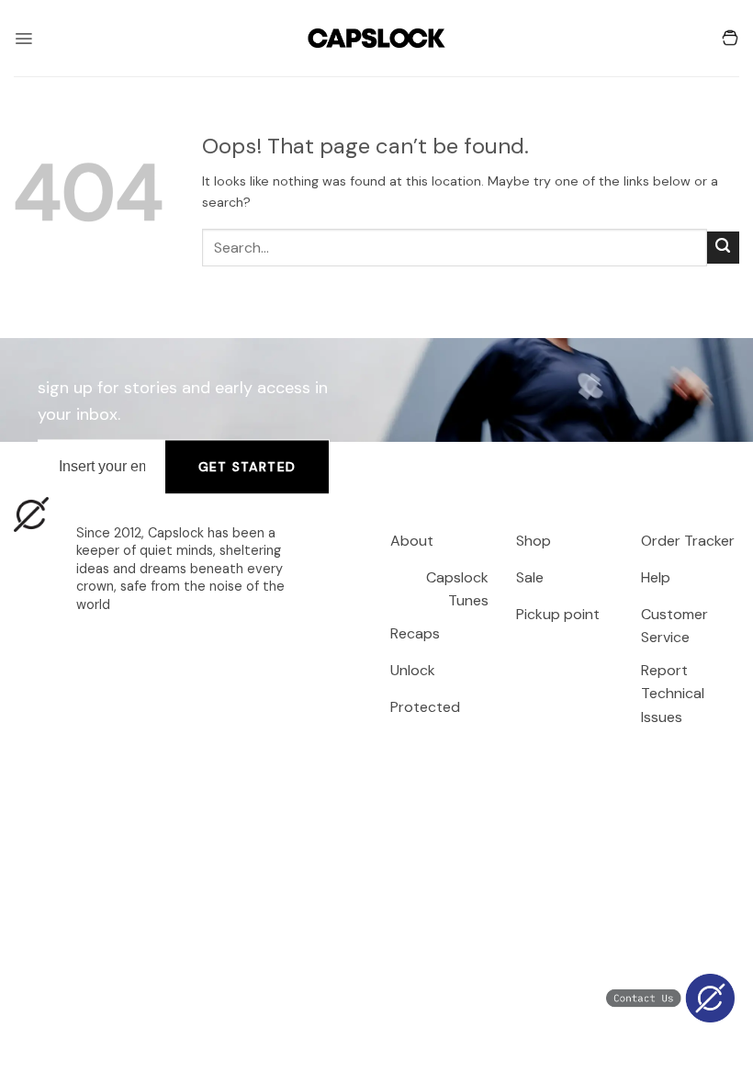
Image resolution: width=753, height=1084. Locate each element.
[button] (23, 38)
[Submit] (723, 247)
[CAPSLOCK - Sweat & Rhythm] (376, 38)
